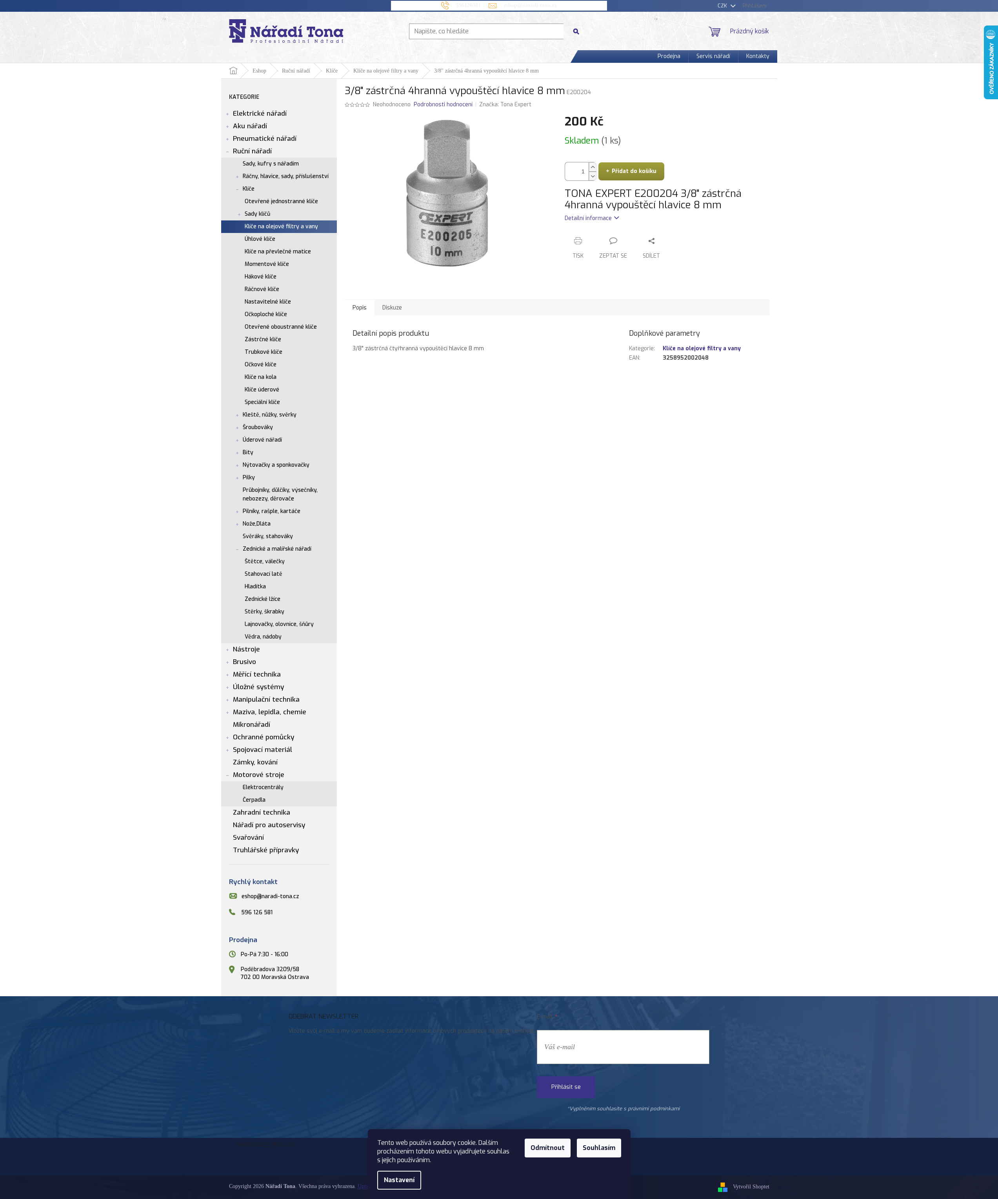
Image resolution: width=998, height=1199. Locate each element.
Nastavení (399, 1180)
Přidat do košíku (634, 171)
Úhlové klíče (260, 239)
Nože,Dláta (257, 524)
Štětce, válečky (265, 561)
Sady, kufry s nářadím (271, 163)
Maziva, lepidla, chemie (269, 712)
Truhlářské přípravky (266, 850)
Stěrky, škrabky (264, 611)
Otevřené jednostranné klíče (281, 201)
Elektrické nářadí (260, 113)
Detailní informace (588, 218)
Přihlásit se (566, 1087)
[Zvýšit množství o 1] (592, 166)
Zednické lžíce (262, 599)
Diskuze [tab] (392, 307)
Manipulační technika (266, 699)
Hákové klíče (260, 276)
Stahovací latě (263, 574)
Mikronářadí (251, 724)
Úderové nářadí (262, 440)
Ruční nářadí (252, 151)
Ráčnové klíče (262, 289)
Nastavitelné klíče (268, 302)
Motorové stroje (258, 774)
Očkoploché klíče (266, 314)
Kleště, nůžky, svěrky (269, 414)
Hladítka (255, 586)
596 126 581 (257, 912)
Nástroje (246, 649)
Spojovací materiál (262, 749)
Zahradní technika (261, 812)
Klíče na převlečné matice (278, 251)
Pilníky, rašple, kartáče (271, 511)
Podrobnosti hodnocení (443, 104)
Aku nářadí (250, 126)
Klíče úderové (262, 389)
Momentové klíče (267, 264)
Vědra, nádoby (263, 636)
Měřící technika (257, 674)
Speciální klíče (262, 402)
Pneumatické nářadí (264, 138)
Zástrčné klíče (263, 339)
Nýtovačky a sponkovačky (276, 465)
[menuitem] (669, 56)
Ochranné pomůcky (263, 737)
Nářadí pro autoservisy (269, 825)
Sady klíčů (257, 214)
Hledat (579, 31)
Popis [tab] (360, 307)
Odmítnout (548, 1148)
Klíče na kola (260, 377)
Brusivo (244, 661)
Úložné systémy (258, 686)
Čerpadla (254, 800)
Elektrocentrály (263, 787)
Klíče (248, 189)
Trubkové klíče (263, 352)
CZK (723, 5)
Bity (248, 452)
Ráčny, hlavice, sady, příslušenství (286, 176)
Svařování (248, 837)
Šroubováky (258, 427)
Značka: (505, 104)
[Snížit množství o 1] (592, 175)
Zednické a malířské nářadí (277, 549)
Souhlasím (599, 1148)
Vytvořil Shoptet (751, 1187)
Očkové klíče (260, 364)
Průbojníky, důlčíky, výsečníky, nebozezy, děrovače (280, 494)
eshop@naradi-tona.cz (270, 896)
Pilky (249, 477)
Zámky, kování (255, 762)
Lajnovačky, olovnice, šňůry (279, 624)
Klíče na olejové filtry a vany (281, 226)
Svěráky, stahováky (268, 536)
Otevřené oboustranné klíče (281, 327)
